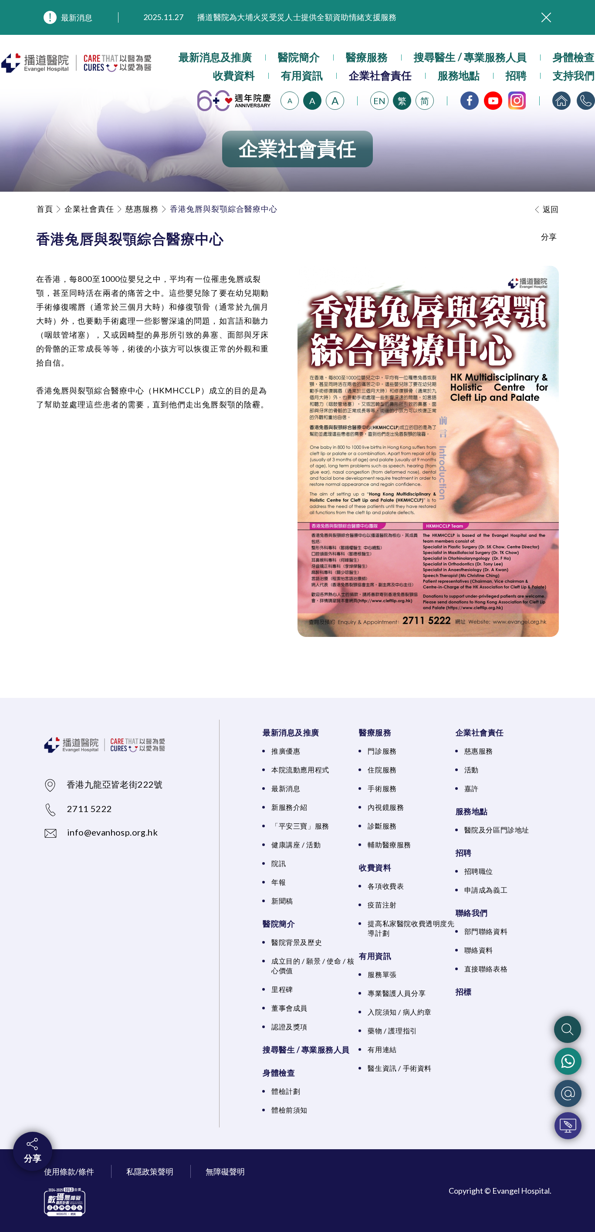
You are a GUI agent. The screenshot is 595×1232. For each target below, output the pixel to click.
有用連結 (382, 1049)
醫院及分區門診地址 (496, 830)
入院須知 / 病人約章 (400, 1012)
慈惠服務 (142, 208)
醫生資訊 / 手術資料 (400, 1068)
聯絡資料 (478, 950)
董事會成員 (289, 1008)
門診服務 (382, 751)
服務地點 (459, 75)
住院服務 (382, 769)
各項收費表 (386, 886)
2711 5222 (89, 808)
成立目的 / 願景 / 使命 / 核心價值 (313, 966)
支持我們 (574, 75)
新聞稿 (282, 901)
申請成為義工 (486, 890)
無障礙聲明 (225, 1171)
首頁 (45, 208)
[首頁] (561, 100)
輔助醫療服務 (389, 844)
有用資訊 (302, 75)
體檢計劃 (285, 1091)
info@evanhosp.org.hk (112, 832)
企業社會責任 (380, 75)
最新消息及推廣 (215, 57)
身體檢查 (574, 57)
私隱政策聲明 (149, 1171)
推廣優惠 (285, 751)
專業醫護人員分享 (397, 993)
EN (379, 100)
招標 (464, 991)
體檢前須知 (289, 1110)
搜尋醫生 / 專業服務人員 (470, 57)
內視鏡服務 (386, 807)
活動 (471, 769)
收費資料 (234, 75)
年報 (278, 882)
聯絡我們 (472, 912)
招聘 (516, 75)
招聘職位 (478, 871)
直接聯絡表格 (486, 969)
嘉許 (471, 788)
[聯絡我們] (586, 100)
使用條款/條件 (69, 1171)
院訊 (278, 863)
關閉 (546, 17)
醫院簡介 (299, 57)
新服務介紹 (289, 807)
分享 (32, 1158)
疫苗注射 (382, 904)
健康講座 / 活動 (296, 844)
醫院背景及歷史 (296, 942)
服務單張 (382, 974)
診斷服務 (382, 826)
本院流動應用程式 (300, 769)
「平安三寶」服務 (300, 826)
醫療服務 (367, 57)
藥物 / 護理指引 (392, 1030)
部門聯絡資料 (486, 931)
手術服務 (382, 788)
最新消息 (76, 17)
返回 (550, 209)
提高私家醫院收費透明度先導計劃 (411, 928)
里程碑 (282, 989)
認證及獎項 (289, 1026)
